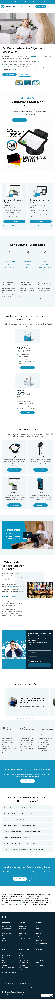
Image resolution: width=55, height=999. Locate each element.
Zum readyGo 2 (32, 440)
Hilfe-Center (5, 953)
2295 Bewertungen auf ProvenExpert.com (16, 994)
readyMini (38, 936)
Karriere (38, 955)
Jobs (37, 958)
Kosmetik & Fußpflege (10, 261)
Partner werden (40, 960)
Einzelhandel (22, 928)
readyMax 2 (39, 933)
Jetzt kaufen (19, 120)
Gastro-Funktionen (7, 928)
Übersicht (38, 926)
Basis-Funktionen (7, 926)
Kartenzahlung (40, 67)
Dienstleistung (23, 931)
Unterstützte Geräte (41, 943)
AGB (3, 988)
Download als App (24, 960)
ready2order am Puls (25, 970)
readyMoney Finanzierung (9, 972)
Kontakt (23, 6)
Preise (4, 940)
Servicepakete (6, 958)
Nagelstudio (10, 264)
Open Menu (52, 6)
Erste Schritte (6, 955)
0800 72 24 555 (13, 2)
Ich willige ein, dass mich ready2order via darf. (39, 661)
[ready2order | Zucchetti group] (13, 992)
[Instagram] (23, 983)
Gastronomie (22, 926)
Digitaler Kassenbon (7, 933)
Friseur (10, 259)
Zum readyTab (6, 440)
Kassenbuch (5, 936)
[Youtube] (28, 983)
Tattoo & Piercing (27, 259)
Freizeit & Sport (44, 264)
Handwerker (27, 267)
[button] (27, 807)
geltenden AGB (20, 902)
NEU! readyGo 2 (40, 931)
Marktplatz (22, 965)
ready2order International (9, 967)
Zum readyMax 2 (6, 476)
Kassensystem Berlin (24, 938)
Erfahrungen (22, 936)
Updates (4, 965)
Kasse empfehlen (23, 967)
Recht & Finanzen (47, 267)
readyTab (38, 928)
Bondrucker (39, 940)
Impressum (8, 988)
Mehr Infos (35, 120)
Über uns (38, 953)
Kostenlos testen (40, 6)
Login (32, 6)
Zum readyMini (32, 476)
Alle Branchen (23, 933)
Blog (3, 960)
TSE (12, 594)
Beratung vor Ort (23, 958)
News (3, 970)
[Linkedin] (20, 983)
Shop (28, 6)
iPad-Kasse (39, 938)
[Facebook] (26, 983)
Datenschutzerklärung (18, 988)
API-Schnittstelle (23, 962)
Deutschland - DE (9, 983)
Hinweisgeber (39, 965)
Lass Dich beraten (9, 74)
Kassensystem (4, 10)
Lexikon (4, 962)
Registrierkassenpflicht (18, 69)
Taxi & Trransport (44, 259)
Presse (38, 962)
